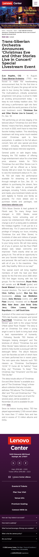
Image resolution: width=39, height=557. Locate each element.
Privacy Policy (15, 549)
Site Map (20, 547)
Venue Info (9, 30)
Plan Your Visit (19, 492)
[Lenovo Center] (12, 3)
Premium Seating (19, 504)
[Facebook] (25, 463)
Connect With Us (19, 510)
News (15, 30)
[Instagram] (19, 463)
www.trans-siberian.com (12, 204)
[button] (35, 3)
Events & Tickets (19, 486)
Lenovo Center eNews (22, 477)
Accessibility (24, 549)
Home (3, 30)
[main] (19, 220)
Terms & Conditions (29, 547)
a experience (19, 553)
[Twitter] (13, 463)
